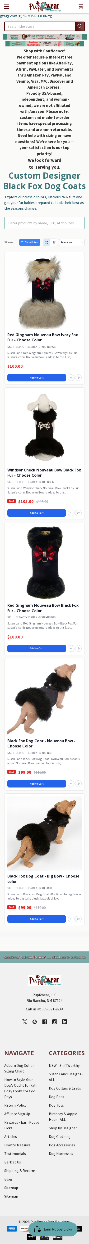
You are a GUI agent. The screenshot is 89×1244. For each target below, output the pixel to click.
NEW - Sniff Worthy (64, 1065)
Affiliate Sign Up (17, 1113)
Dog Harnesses (61, 1153)
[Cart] (82, 6)
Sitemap (11, 1187)
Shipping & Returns (20, 1170)
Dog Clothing (60, 1136)
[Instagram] (54, 1022)
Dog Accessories (62, 1145)
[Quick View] (78, 377)
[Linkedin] (64, 1022)
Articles (10, 1136)
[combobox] (44, 26)
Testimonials (15, 1153)
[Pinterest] (34, 1022)
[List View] (54, 242)
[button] (45, 37)
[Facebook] (44, 1022)
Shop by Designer (63, 1128)
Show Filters (31, 242)
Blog (8, 1179)
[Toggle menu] (6, 6)
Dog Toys (56, 1105)
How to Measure (17, 1145)
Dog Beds (56, 1096)
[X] (24, 1022)
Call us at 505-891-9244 (44, 1009)
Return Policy (15, 1105)
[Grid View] (46, 242)
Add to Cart (37, 377)
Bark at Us (12, 1162)
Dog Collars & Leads (65, 1088)
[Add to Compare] (71, 377)
